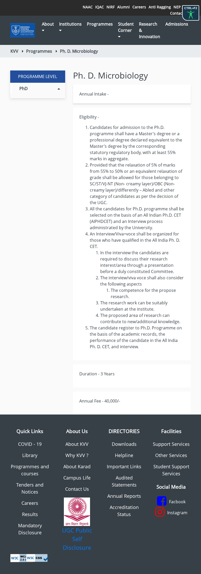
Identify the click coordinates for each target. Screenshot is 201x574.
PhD (23, 88)
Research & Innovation (149, 30)
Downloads (124, 444)
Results (30, 514)
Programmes (100, 24)
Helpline (124, 455)
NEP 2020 (182, 6)
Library (29, 455)
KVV (14, 51)
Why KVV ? (76, 455)
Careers (139, 6)
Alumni (123, 6)
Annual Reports (124, 496)
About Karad (77, 466)
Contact (176, 13)
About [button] (48, 24)
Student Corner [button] (126, 27)
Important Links (124, 466)
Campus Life (77, 478)
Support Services (171, 444)
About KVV (76, 444)
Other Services (171, 455)
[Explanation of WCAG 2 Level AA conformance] (21, 557)
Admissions (176, 24)
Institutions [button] (70, 24)
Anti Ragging (160, 6)
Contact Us (77, 489)
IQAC (99, 6)
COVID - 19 (30, 444)
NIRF (111, 6)
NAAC (88, 6)
